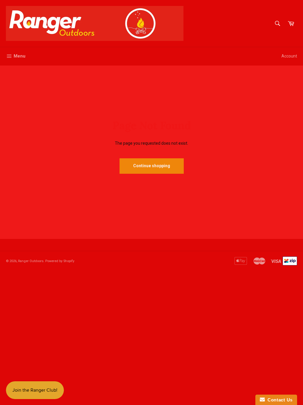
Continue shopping (151, 165)
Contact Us (279, 399)
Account (289, 56)
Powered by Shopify (59, 261)
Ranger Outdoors (30, 261)
